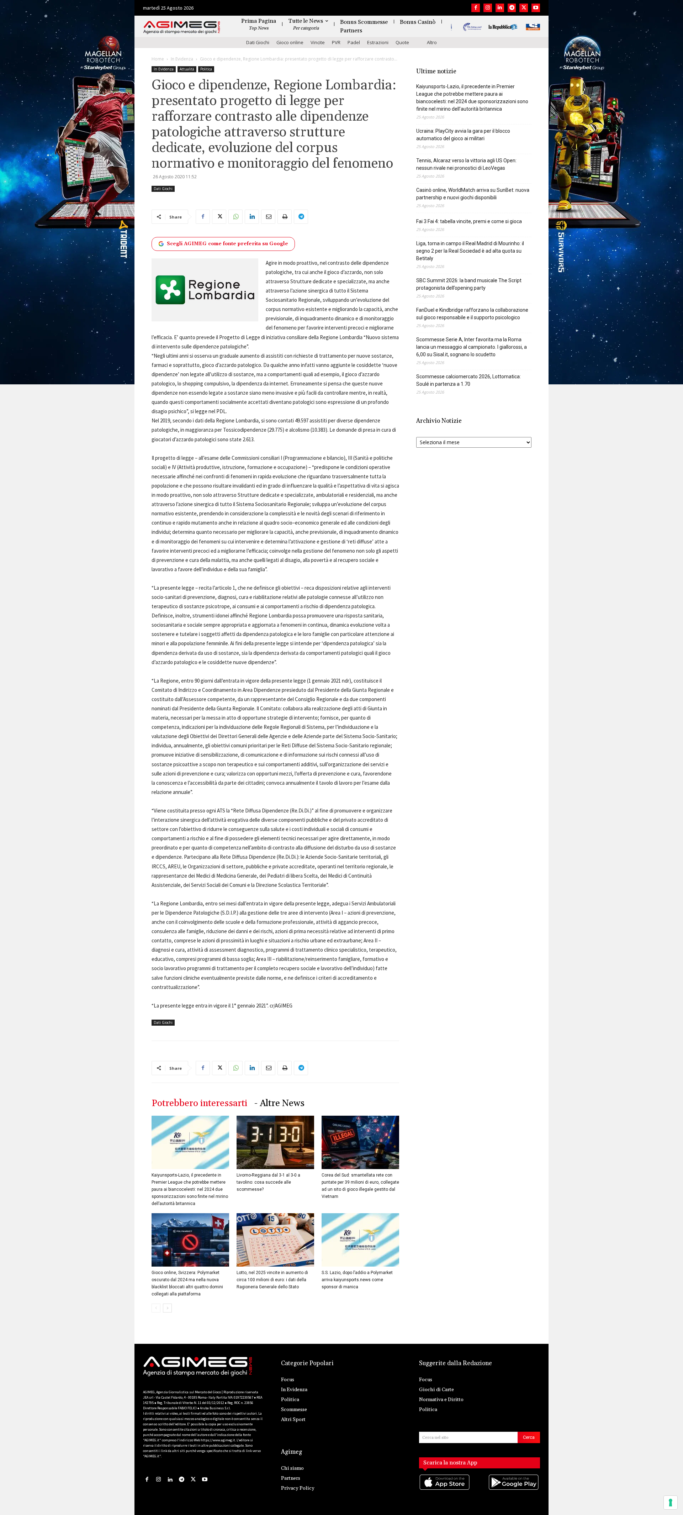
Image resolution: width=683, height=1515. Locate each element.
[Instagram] (487, 8)
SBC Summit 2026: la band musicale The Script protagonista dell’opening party (468, 284)
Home (158, 59)
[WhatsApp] (235, 217)
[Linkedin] (500, 8)
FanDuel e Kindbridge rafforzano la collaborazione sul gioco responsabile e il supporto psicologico (472, 313)
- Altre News (279, 1103)
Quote (402, 42)
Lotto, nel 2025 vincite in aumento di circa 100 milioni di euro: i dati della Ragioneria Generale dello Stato (272, 1279)
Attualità (187, 69)
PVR (336, 42)
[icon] (445, 1489)
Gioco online (289, 42)
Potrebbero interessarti (199, 1103)
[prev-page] (156, 1308)
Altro (432, 42)
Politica (206, 69)
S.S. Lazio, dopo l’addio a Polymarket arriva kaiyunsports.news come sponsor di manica (357, 1279)
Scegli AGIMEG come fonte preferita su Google (227, 244)
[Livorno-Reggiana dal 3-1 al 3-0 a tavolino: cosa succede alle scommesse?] (275, 1142)
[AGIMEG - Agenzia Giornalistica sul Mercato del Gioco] (182, 28)
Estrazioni (377, 42)
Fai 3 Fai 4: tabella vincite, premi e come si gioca (469, 221)
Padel (354, 42)
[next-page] (167, 1308)
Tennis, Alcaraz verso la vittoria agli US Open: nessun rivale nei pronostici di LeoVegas (466, 164)
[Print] (284, 217)
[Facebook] (475, 8)
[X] (523, 8)
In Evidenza (182, 59)
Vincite (318, 42)
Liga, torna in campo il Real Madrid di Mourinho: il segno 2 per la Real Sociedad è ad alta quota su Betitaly (470, 251)
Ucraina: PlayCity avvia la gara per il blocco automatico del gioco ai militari (463, 134)
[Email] (268, 217)
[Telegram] (512, 8)
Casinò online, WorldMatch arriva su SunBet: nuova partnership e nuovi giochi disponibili (472, 193)
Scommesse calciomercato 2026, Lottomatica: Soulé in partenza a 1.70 (468, 380)
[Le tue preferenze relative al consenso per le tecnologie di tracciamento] (670, 1502)
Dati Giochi (257, 42)
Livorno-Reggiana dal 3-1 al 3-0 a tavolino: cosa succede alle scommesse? (268, 1182)
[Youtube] (535, 8)
